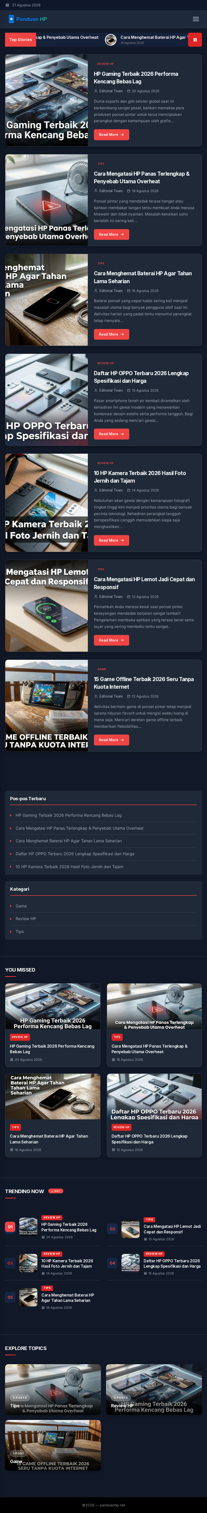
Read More (108, 134)
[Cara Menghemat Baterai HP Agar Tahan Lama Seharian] (52, 1096)
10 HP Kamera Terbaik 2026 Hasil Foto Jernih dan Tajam (69, 866)
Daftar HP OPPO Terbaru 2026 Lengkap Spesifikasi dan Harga (75, 853)
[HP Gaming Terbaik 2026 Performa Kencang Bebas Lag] (52, 1006)
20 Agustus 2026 (28, 1060)
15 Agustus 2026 (130, 1150)
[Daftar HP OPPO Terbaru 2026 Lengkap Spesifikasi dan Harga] (154, 1096)
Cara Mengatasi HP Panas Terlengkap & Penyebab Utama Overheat (79, 828)
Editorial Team (111, 91)
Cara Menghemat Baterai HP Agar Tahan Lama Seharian (129, 37)
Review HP (26, 918)
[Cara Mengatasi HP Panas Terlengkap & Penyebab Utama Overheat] (154, 1006)
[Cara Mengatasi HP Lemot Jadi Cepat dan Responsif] (154, 1229)
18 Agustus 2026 (130, 1060)
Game (21, 905)
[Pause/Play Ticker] (195, 40)
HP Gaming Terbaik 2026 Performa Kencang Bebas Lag (69, 815)
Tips (20, 931)
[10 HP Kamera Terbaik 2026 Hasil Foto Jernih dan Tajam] (52, 1263)
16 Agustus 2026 (28, 1150)
